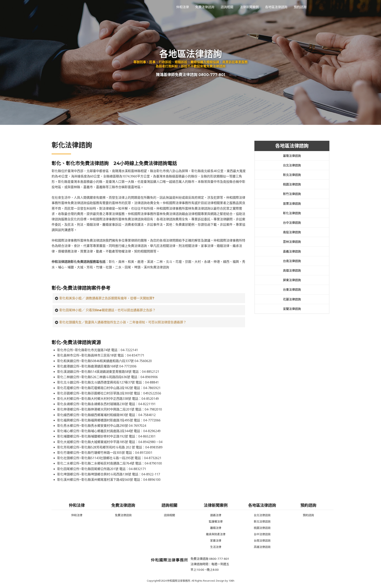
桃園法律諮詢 (292, 184)
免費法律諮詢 (204, 7)
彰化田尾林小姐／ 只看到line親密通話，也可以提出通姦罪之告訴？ (107, 310)
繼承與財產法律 (215, 534)
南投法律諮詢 (292, 232)
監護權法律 (216, 521)
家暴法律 (215, 540)
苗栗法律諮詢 (292, 203)
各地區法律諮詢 (276, 7)
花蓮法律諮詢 (292, 299)
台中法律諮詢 (292, 223)
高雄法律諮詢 (292, 270)
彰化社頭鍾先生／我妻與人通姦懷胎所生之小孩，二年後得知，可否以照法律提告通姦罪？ (122, 322)
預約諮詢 (300, 7)
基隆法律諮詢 (292, 156)
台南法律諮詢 (292, 261)
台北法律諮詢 (292, 165)
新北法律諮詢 (292, 175)
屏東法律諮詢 (292, 280)
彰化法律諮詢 (292, 213)
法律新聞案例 (249, 7)
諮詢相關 (227, 7)
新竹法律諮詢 (292, 194)
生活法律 (215, 547)
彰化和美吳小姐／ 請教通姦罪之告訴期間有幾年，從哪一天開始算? (106, 298)
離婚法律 (215, 528)
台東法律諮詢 (292, 289)
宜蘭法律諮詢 (292, 309)
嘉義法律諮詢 (292, 251)
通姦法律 (215, 515)
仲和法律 (182, 7)
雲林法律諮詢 (292, 242)
